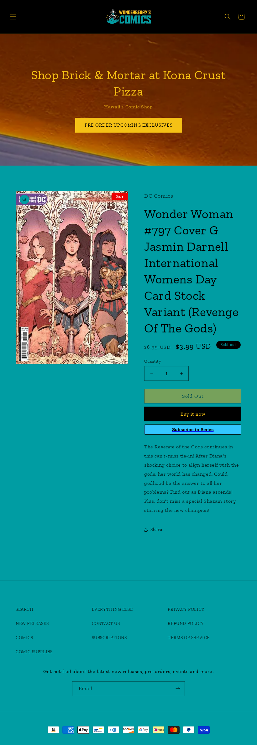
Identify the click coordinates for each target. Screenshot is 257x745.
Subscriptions (109, 637)
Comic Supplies (34, 652)
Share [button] (156, 529)
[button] (13, 17)
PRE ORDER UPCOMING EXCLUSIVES (129, 125)
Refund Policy (186, 623)
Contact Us (106, 623)
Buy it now (193, 414)
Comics (24, 637)
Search (25, 609)
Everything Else (112, 609)
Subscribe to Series (193, 429)
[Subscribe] (178, 688)
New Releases (32, 623)
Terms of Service (189, 637)
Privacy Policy (186, 609)
